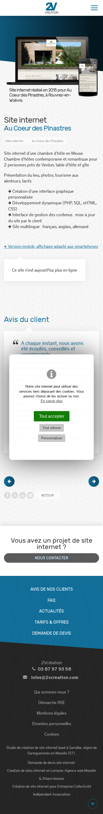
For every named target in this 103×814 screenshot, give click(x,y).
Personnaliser (51, 438)
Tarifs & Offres (52, 622)
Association (61, 794)
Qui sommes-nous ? (51, 692)
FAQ (51, 600)
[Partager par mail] (30, 495)
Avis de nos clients (51, 589)
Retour (47, 495)
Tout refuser (52, 428)
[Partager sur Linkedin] (22, 495)
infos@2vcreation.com (54, 677)
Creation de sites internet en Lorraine (35, 770)
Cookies (51, 734)
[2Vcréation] (51, 8)
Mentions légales (51, 713)
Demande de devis (51, 633)
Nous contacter (51, 558)
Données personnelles (51, 723)
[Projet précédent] (9, 481)
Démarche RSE (51, 702)
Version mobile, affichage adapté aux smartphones (51, 246)
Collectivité (82, 786)
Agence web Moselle (80, 770)
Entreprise (65, 786)
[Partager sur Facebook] (7, 495)
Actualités (51, 611)
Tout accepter (51, 416)
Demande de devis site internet (51, 762)
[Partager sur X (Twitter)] (15, 495)
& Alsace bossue (51, 778)
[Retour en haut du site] (93, 804)
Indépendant (42, 794)
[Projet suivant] (93, 481)
